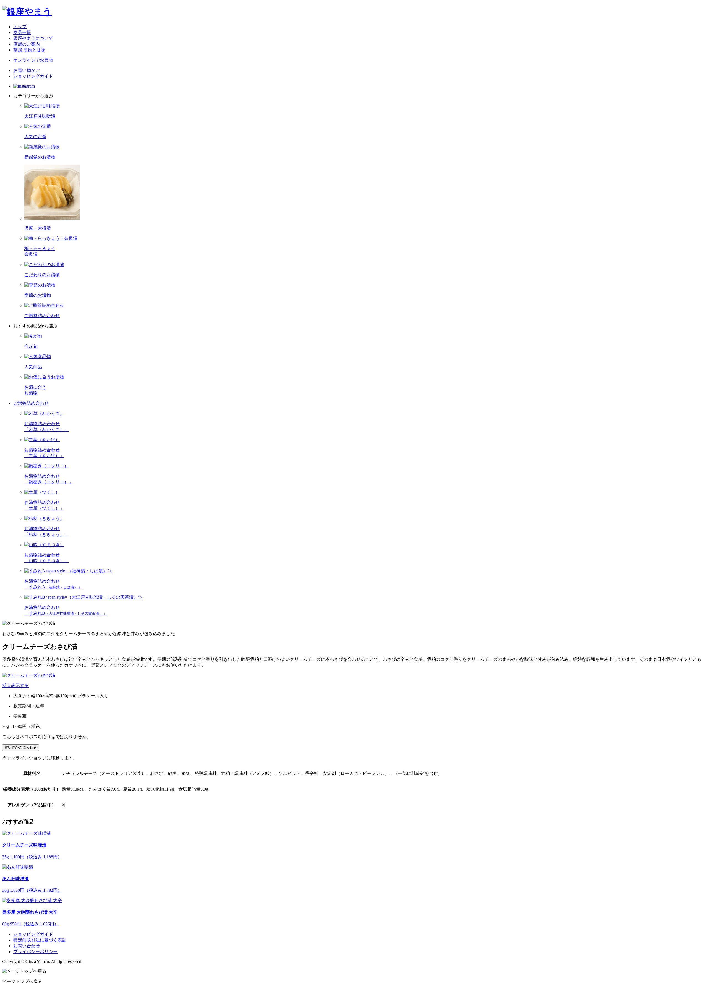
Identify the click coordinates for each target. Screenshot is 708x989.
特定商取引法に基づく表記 (39, 940)
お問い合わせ (26, 945)
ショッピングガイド (33, 76)
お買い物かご (26, 70)
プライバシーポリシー (35, 951)
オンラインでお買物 (33, 60)
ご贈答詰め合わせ (31, 403)
